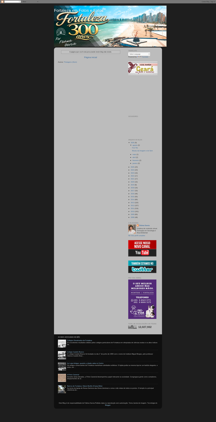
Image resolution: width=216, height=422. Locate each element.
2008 (133, 217)
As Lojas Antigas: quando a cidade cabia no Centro (85, 363)
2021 (133, 179)
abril (134, 157)
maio (134, 154)
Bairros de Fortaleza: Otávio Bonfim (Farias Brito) (84, 386)
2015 (133, 196)
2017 (133, 191)
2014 (133, 199)
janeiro (135, 163)
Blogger (107, 405)
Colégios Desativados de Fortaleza (79, 340)
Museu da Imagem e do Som (142, 151)
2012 (133, 205)
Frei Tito (135, 148)
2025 (133, 167)
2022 (133, 176)
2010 (133, 211)
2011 (133, 208)
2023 (133, 173)
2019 (133, 185)
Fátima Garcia (144, 225)
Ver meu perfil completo (136, 235)
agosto (135, 145)
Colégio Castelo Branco (75, 352)
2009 (133, 214)
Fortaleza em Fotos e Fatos (79, 10)
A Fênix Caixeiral (73, 375)
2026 (133, 142)
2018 (133, 188)
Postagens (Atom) (70, 62)
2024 (133, 170)
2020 (133, 182)
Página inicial (90, 57)
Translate (145, 57)
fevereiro (136, 160)
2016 (133, 194)
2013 (133, 202)
